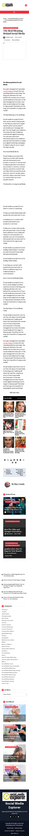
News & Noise (6, 646)
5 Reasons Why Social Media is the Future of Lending (13, 510)
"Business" (5, 609)
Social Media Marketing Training (11, 670)
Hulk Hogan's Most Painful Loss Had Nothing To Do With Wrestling (19, 450)
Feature (4, 635)
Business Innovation (7, 620)
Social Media (16, 40)
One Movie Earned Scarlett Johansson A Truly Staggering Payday (20, 415)
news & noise (18, 828)
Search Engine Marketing (9, 657)
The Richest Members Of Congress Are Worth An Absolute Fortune (8, 450)
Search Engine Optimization (10, 659)
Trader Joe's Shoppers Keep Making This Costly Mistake (20, 433)
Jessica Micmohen (12, 553)
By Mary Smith (9, 37)
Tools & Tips (5, 683)
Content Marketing (7, 627)
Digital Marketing (10, 499)
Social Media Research (8, 677)
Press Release (6, 653)
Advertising (5, 618)
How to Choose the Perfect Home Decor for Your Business (13, 598)
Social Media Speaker (8, 679)
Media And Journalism (8, 640)
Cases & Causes (6, 624)
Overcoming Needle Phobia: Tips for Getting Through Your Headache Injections (14, 586)
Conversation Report (8, 631)
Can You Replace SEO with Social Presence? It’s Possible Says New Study (15, 592)
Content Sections (7, 629)
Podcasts (4, 651)
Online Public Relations (8, 648)
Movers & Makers (7, 644)
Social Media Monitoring (9, 674)
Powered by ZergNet (21, 398)
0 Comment (7, 40)
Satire (3, 655)
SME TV (4, 661)
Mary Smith (19, 484)
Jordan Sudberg (8, 91)
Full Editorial (10, 512)
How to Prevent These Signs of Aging (14, 580)
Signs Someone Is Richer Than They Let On (8, 432)
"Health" (4, 611)
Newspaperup (10, 825)
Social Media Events (7, 664)
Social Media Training (8, 681)
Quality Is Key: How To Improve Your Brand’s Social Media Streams (13, 551)
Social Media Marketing (11, 543)
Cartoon (4, 622)
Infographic (5, 638)
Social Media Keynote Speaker (10, 666)
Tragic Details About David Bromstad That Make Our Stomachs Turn (8, 415)
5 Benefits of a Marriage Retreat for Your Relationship (14, 575)
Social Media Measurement (12, 501)
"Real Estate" (5, 614)
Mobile (3, 642)
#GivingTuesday (6, 616)
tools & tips (10, 828)
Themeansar (19, 825)
